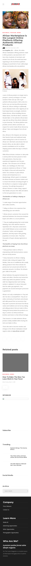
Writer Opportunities (8, 529)
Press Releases (7, 506)
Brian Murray (6, 382)
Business (6, 32)
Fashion (13, 32)
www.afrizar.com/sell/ (19, 331)
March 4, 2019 (12, 382)
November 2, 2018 (15, 48)
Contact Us (6, 510)
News (19, 32)
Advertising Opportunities (10, 526)
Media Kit (5, 522)
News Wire (7, 48)
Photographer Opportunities (11, 532)
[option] (15, 368)
